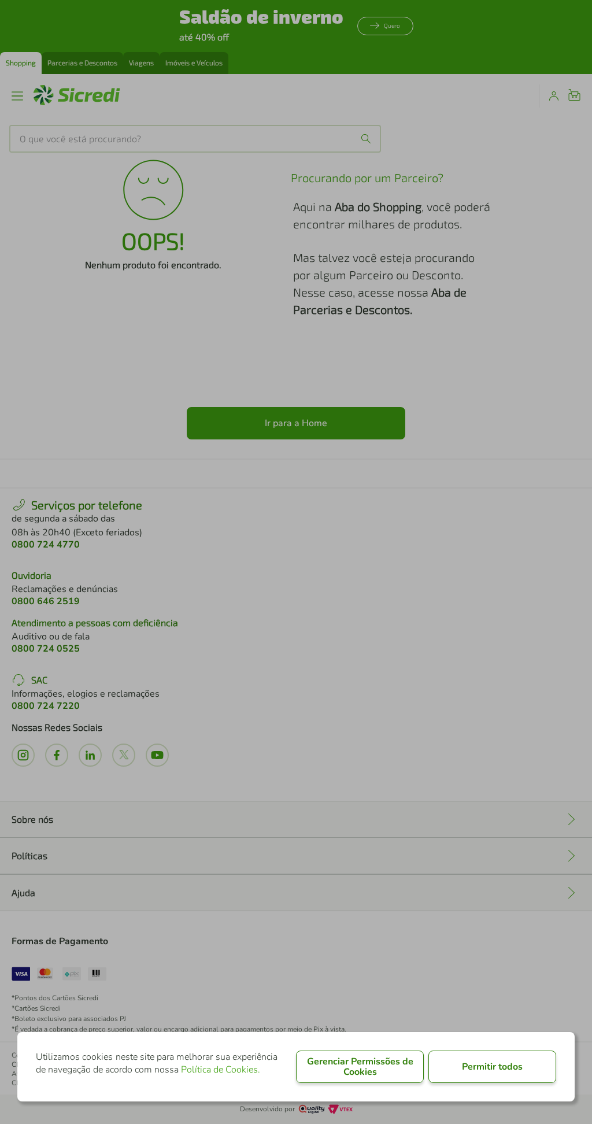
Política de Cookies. (220, 1069)
